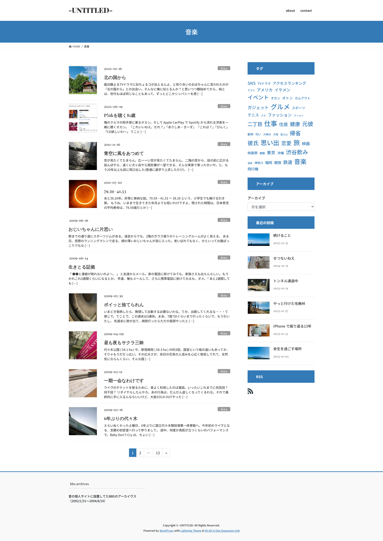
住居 (283, 124)
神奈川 (258, 162)
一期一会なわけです (124, 380)
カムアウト (302, 98)
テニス (253, 115)
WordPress (167, 530)
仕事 (270, 123)
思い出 (270, 142)
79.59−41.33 (115, 191)
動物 (250, 134)
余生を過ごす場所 (287, 348)
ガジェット (258, 107)
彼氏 (253, 143)
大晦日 (267, 134)
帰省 (295, 133)
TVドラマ (264, 83)
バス (263, 115)
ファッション (280, 115)
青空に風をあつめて (124, 153)
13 (158, 453)
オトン (287, 98)
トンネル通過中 (285, 280)
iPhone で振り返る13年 (292, 326)
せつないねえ (284, 258)
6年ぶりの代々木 (120, 418)
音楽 (300, 161)
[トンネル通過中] (259, 285)
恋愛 (286, 143)
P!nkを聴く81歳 (119, 115)
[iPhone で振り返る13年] (259, 330)
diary (224, 68)
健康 (295, 124)
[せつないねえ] (259, 262)
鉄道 (287, 162)
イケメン (282, 90)
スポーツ (298, 107)
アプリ (251, 90)
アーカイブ (256, 198)
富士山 (284, 134)
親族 (277, 162)
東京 (271, 152)
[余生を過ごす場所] (259, 353)
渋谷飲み (297, 152)
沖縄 (280, 152)
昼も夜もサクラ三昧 (124, 342)
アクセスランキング (289, 83)
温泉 (250, 163)
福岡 (268, 162)
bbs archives (79, 484)
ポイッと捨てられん (124, 304)
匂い (258, 134)
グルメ (280, 106)
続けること (282, 235)
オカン (275, 98)
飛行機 (253, 169)
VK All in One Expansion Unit (222, 530)
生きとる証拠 (81, 267)
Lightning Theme (190, 530)
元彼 (307, 123)
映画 (306, 143)
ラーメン (298, 115)
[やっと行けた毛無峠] (259, 307)
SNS (252, 83)
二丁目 (255, 123)
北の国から (115, 77)
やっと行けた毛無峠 (289, 303)
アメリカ (265, 90)
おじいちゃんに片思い (90, 229)
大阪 (275, 134)
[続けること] (259, 239)
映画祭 (253, 152)
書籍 (262, 153)
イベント (258, 97)
